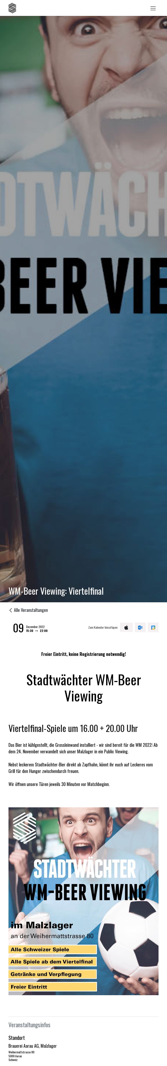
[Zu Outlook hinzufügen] (140, 627)
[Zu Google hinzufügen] (153, 627)
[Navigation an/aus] (153, 8)
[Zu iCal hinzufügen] (126, 627)
